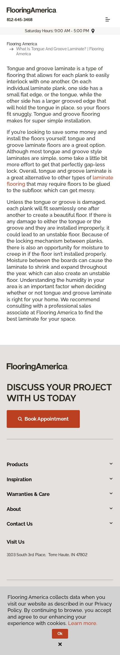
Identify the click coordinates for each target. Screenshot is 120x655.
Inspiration (19, 479)
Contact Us (20, 524)
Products (17, 464)
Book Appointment (47, 419)
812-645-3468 (19, 19)
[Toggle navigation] (107, 19)
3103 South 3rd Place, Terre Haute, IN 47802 (47, 555)
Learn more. (82, 623)
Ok (60, 633)
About (14, 509)
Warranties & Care (28, 494)
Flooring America (22, 44)
